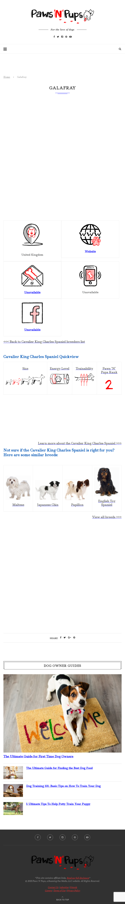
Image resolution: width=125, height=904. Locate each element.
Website (90, 251)
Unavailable (32, 329)
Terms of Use (60, 890)
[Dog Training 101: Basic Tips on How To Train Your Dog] (13, 787)
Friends (73, 887)
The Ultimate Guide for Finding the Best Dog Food (59, 768)
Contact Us (53, 887)
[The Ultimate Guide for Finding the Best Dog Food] (13, 769)
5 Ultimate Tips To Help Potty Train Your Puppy (58, 804)
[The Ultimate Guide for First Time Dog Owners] (62, 677)
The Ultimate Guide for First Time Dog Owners (38, 756)
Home (6, 77)
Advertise (64, 887)
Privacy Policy (73, 890)
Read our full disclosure (78, 877)
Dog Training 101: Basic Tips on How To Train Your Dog (63, 786)
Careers (48, 890)
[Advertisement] (62, 549)
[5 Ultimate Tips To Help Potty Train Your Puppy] (13, 805)
